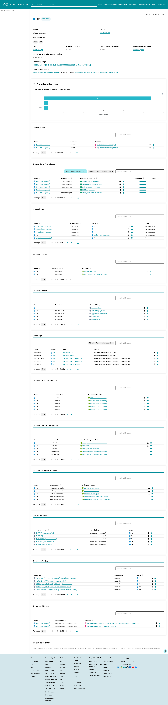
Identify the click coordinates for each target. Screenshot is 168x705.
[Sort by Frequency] (143, 178)
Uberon (62, 664)
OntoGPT (77, 682)
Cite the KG (49, 686)
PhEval (76, 667)
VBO (61, 680)
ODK (75, 679)
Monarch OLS (93, 661)
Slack (105, 664)
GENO (62, 683)
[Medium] (124, 667)
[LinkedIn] (130, 667)
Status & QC (49, 673)
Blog (105, 667)
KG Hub (91, 669)
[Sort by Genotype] (42, 575)
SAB (32, 667)
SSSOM (76, 673)
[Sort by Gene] (39, 142)
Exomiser (77, 664)
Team (33, 664)
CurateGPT (78, 685)
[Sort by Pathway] (90, 268)
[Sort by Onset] (158, 178)
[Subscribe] (118, 667)
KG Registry (93, 673)
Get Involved (108, 661)
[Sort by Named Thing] (101, 305)
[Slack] (121, 667)
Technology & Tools (135, 4)
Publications (35, 673)
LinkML (76, 670)
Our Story (34, 661)
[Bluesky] (136, 667)
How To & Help (50, 677)
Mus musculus (105, 33)
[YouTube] (133, 667)
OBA (61, 677)
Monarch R (49, 670)
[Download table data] (76, 153)
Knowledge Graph (110, 4)
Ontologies (122, 4)
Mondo (62, 661)
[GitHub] (127, 667)
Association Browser (49, 699)
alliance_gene (138, 50)
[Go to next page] (67, 198)
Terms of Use (50, 683)
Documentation (51, 680)
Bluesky (106, 677)
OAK (75, 676)
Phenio (62, 673)
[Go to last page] (71, 198)
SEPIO (62, 686)
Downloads (49, 661)
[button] (142, 181)
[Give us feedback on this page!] (165, 651)
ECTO (62, 689)
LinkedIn (106, 670)
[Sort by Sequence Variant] (48, 530)
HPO (61, 670)
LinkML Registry (94, 676)
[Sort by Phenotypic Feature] (96, 178)
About (100, 4)
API (46, 664)
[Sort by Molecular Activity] (103, 395)
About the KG (50, 689)
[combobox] (64, 5)
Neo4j (47, 667)
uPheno (62, 667)
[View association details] (153, 145)
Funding (33, 677)
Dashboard (49, 695)
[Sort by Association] (79, 142)
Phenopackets (79, 688)
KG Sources (49, 692)
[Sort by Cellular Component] (97, 440)
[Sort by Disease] (102, 142)
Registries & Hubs (149, 4)
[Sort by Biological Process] (96, 485)
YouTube (106, 673)
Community (161, 4)
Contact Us (35, 670)
